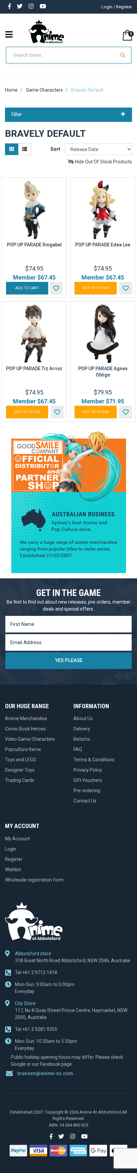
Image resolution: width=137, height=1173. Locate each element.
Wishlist (13, 869)
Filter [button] (17, 115)
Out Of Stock (95, 288)
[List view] (24, 149)
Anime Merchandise (26, 718)
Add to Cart (27, 288)
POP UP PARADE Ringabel (34, 244)
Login (10, 849)
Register (14, 859)
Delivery (81, 728)
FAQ (77, 749)
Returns (81, 739)
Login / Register (116, 6)
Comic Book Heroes (25, 728)
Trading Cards (19, 780)
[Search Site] (123, 55)
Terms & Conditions (93, 759)
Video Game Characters (30, 739)
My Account (17, 838)
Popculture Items (23, 749)
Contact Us (84, 800)
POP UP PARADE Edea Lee (102, 244)
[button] (56, 288)
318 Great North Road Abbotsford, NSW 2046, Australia (72, 960)
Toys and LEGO (20, 759)
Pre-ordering (86, 790)
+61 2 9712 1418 (36, 972)
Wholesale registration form (34, 879)
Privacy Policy (87, 770)
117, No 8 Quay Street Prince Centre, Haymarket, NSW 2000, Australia (71, 1014)
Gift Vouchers (87, 780)
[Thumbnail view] (11, 149)
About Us (83, 718)
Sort (55, 149)
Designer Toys (20, 770)
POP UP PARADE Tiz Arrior (34, 368)
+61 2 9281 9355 (36, 1029)
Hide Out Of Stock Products (103, 161)
